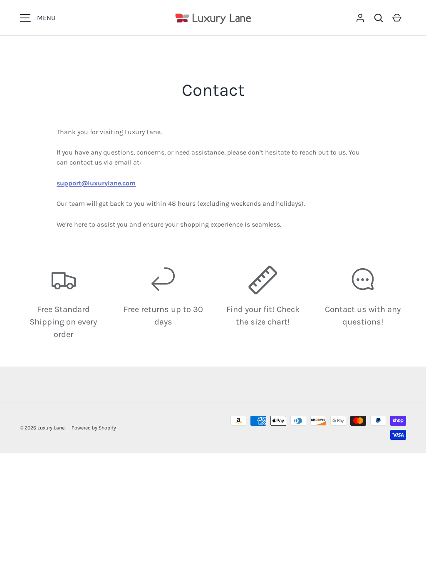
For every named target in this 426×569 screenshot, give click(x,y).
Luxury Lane (50, 428)
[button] (378, 18)
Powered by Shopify (94, 428)
